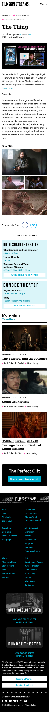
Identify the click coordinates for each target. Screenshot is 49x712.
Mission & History (10, 562)
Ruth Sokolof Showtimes (24, 274)
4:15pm (7, 293)
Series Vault (7, 520)
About (4, 558)
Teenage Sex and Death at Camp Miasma (17, 265)
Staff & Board (8, 565)
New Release (8, 354)
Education (6, 528)
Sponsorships (31, 539)
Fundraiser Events (32, 551)
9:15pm (15, 253)
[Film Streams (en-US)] (16, 4)
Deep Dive (6, 531)
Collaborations (31, 513)
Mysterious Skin (13, 290)
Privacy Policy (30, 705)
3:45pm (7, 260)
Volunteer (29, 547)
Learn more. (8, 88)
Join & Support (31, 528)
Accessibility (30, 573)
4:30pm (7, 270)
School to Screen (9, 535)
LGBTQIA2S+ (20, 441)
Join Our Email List (24, 685)
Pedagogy (6, 539)
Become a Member (24, 678)
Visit (26, 558)
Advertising (30, 581)
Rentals (28, 577)
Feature (5, 577)
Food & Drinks (31, 569)
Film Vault (6, 517)
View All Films (8, 318)
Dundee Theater (32, 565)
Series (4, 513)
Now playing (32, 363)
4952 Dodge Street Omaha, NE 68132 (24, 655)
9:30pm (26, 270)
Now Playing (31, 453)
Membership (30, 531)
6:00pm (7, 253)
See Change (20, 354)
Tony (6, 297)
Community (30, 509)
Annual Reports (9, 573)
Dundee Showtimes (24, 305)
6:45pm (14, 293)
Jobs (4, 569)
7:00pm (14, 270)
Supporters (29, 543)
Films (4, 509)
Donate (28, 535)
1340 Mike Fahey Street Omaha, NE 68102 (24, 621)
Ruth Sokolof (22, 15)
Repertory (6, 15)
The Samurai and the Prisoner (21, 250)
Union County (11, 257)
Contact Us (29, 585)
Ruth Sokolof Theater (34, 562)
